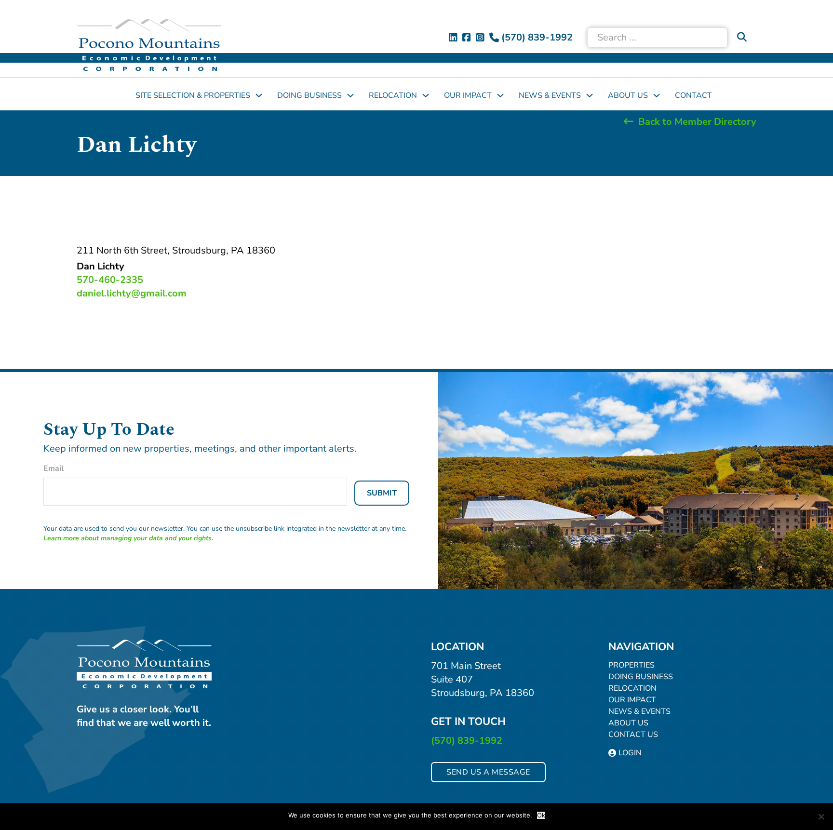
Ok (541, 815)
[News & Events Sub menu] (589, 95)
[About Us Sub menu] (656, 95)
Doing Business (309, 95)
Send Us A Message (488, 772)
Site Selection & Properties (192, 95)
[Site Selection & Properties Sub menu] (259, 95)
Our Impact (468, 95)
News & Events (550, 95)
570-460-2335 (110, 279)
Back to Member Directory (697, 121)
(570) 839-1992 (466, 740)
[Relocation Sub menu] (426, 95)
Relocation (393, 95)
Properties (631, 665)
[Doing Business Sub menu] (350, 95)
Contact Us (633, 734)
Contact (693, 95)
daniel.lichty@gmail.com (132, 293)
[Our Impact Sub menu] (500, 95)
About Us (628, 95)
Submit (382, 493)
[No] (821, 816)
